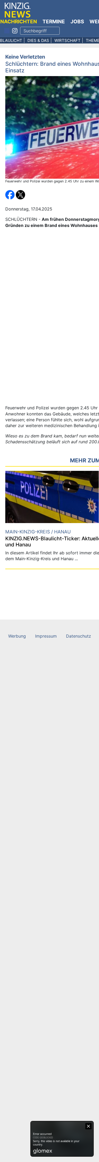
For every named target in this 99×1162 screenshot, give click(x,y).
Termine (54, 22)
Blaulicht (11, 40)
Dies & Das (38, 40)
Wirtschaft (67, 40)
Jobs (77, 22)
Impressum (46, 636)
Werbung (17, 636)
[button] (10, 194)
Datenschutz (78, 636)
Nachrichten (18, 22)
